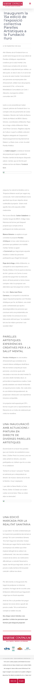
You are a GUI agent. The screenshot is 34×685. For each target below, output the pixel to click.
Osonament (8, 251)
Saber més (13, 681)
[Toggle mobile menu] (30, 4)
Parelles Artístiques (9, 357)
